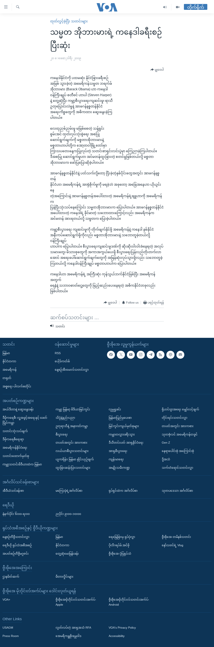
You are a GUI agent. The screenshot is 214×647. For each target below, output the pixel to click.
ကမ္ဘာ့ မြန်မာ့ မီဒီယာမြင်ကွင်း (73, 409)
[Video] (177, 7)
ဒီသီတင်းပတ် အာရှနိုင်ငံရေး (126, 442)
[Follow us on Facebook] (111, 355)
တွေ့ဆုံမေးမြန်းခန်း (67, 553)
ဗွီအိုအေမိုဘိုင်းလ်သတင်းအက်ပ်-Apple (76, 602)
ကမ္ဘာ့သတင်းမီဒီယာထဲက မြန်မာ (22, 464)
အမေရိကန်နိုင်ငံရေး (15, 447)
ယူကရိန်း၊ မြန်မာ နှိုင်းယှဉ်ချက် (75, 459)
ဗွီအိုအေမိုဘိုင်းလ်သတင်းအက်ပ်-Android (129, 602)
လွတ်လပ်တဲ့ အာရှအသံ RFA (73, 627)
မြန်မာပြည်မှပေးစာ (120, 417)
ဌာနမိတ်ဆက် (11, 576)
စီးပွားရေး (62, 434)
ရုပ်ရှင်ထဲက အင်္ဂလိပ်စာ (123, 491)
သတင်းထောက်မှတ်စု (16, 456)
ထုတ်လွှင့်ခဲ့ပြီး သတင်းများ (69, 21)
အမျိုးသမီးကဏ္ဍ (119, 467)
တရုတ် (7, 378)
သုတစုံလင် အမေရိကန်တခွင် (179, 434)
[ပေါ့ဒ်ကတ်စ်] (170, 355)
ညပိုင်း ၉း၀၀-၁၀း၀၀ (68, 514)
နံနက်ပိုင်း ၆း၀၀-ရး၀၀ (16, 514)
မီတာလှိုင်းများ (64, 576)
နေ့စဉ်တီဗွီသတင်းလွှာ (16, 537)
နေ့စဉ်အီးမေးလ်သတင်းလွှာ (72, 369)
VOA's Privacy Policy (122, 627)
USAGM (8, 627)
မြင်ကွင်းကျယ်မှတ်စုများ (124, 426)
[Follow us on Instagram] (141, 355)
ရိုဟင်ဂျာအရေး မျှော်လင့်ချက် (180, 409)
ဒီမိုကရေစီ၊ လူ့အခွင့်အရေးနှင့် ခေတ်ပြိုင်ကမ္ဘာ (25, 420)
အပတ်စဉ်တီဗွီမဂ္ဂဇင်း (16, 553)
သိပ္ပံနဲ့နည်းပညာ (65, 417)
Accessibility (117, 636)
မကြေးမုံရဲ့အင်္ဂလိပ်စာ (69, 491)
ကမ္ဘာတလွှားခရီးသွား (122, 434)
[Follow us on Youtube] (131, 355)
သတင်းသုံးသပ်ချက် (15, 431)
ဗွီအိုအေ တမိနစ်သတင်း (176, 537)
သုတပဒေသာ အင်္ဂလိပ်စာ (177, 491)
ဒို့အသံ (166, 459)
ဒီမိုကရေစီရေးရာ (13, 439)
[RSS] (160, 355)
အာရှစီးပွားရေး (118, 451)
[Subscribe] (180, 355)
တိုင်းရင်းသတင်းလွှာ (174, 417)
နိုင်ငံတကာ (9, 361)
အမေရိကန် (10, 369)
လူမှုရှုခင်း (115, 409)
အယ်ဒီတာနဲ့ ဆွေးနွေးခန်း (18, 409)
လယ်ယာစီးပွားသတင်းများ (72, 451)
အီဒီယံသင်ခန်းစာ (13, 491)
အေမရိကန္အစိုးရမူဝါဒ (68, 636)
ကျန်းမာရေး (116, 459)
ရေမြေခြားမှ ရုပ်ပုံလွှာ (122, 537)
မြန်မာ (6, 353)
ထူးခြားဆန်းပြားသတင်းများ (73, 467)
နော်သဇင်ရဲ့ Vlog (172, 545)
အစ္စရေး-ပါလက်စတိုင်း (17, 386)
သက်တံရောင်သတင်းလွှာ (177, 467)
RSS (58, 353)
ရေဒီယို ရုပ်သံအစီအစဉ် (17, 545)
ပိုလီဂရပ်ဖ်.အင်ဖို (119, 545)
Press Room (11, 636)
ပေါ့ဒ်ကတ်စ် (62, 361)
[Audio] (165, 7)
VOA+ (6, 599)
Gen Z (166, 442)
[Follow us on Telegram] (151, 355)
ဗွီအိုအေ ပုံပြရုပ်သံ (120, 553)
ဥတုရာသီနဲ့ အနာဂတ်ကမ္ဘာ (72, 426)
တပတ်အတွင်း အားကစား (71, 442)
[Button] (157, 70)
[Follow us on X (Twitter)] (121, 355)
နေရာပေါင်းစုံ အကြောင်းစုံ (178, 451)
